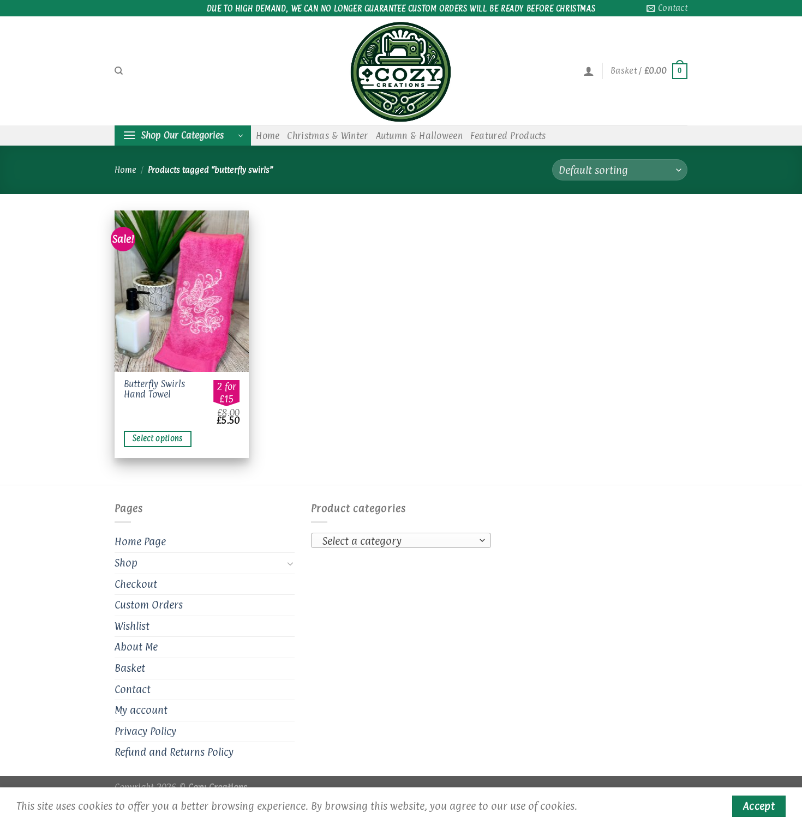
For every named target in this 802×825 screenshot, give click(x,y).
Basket (130, 668)
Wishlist (132, 626)
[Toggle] (290, 563)
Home (267, 135)
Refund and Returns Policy (174, 752)
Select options (158, 438)
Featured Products (508, 135)
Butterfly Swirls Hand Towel (154, 389)
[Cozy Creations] (401, 70)
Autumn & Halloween (419, 135)
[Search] (119, 71)
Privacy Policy (145, 731)
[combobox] (401, 540)
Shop (126, 563)
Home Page (140, 541)
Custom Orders (149, 605)
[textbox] (398, 541)
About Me (136, 647)
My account (141, 710)
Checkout (136, 584)
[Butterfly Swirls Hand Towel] (182, 291)
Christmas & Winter (327, 135)
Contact (133, 689)
